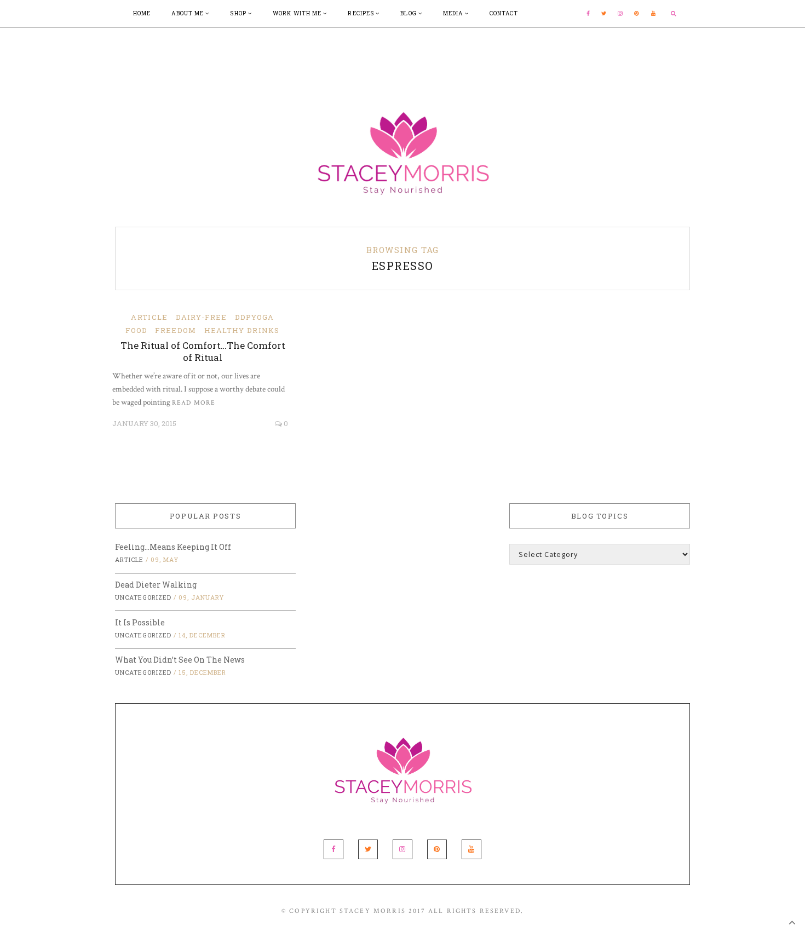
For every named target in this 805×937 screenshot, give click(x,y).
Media (454, 13)
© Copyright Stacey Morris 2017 (353, 911)
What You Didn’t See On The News (180, 659)
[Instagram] (620, 13)
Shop (239, 13)
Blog (409, 13)
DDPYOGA (254, 317)
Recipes (362, 13)
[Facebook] (588, 13)
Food (136, 330)
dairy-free (201, 317)
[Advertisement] (402, 52)
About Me (188, 13)
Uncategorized (143, 597)
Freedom (175, 330)
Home (142, 13)
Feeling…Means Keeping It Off (173, 547)
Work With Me (298, 13)
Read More (193, 403)
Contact (504, 13)
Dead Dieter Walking (156, 584)
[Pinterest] (637, 13)
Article (149, 317)
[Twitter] (604, 13)
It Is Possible (140, 622)
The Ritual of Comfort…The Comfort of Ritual (202, 351)
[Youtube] (654, 13)
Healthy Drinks (242, 330)
